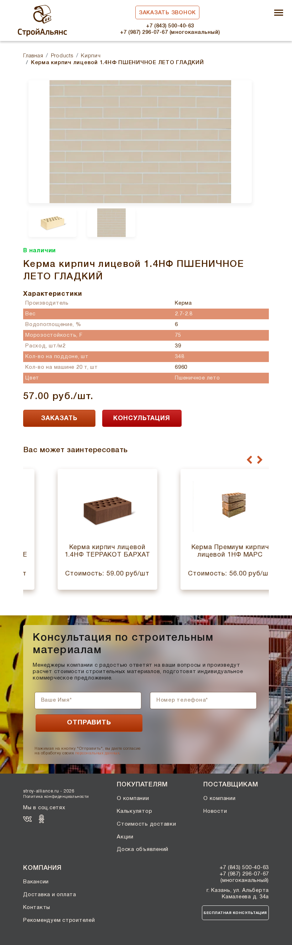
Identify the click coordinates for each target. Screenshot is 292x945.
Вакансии (36, 881)
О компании (133, 798)
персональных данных (97, 753)
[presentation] (249, 460)
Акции (125, 837)
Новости (215, 811)
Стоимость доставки (146, 824)
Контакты (36, 907)
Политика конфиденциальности (56, 797)
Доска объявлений (142, 849)
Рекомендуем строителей (59, 920)
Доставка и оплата (49, 894)
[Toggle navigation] (278, 13)
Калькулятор (134, 811)
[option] (140, 141)
